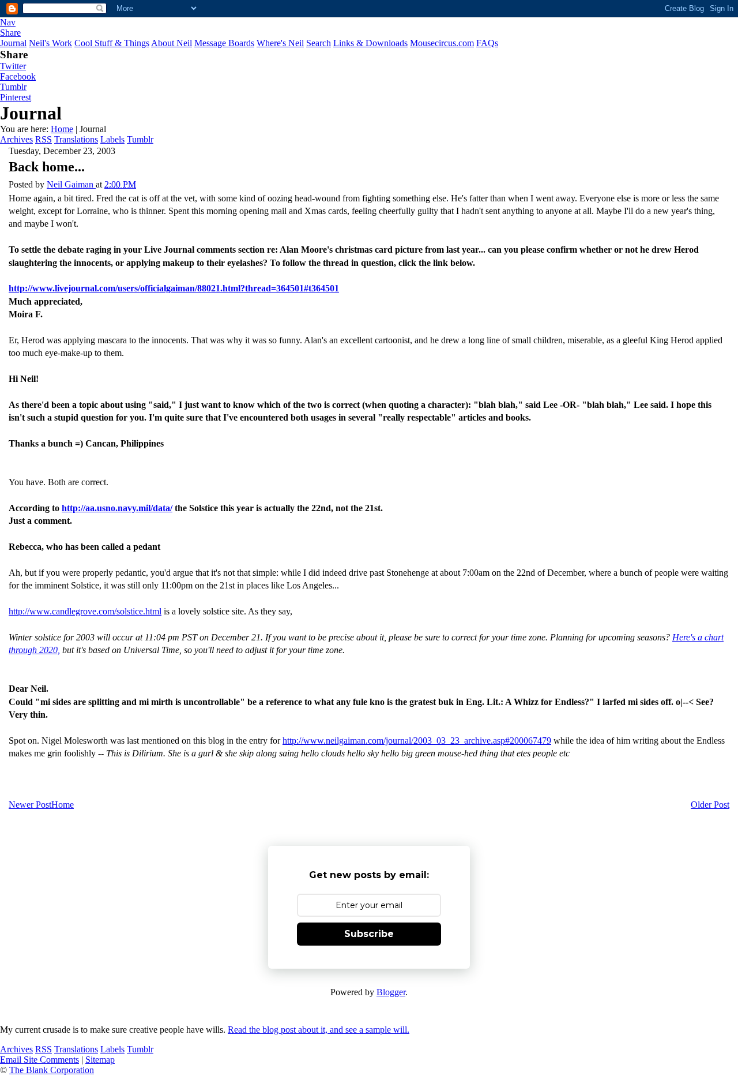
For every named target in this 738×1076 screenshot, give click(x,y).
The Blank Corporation (51, 1070)
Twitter (13, 66)
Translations (76, 139)
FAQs (487, 43)
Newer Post (30, 804)
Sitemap (100, 1059)
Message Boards (224, 43)
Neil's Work (50, 43)
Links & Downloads (370, 43)
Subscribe (369, 933)
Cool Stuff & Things (111, 43)
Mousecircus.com (442, 43)
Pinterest (15, 97)
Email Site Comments (39, 1059)
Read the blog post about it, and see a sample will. (318, 1029)
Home (62, 129)
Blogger (390, 992)
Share (10, 33)
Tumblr (13, 87)
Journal (13, 43)
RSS (43, 139)
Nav (8, 22)
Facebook (18, 76)
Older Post (710, 804)
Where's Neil (280, 43)
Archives (16, 139)
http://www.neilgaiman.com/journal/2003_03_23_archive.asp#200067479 (417, 740)
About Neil (171, 43)
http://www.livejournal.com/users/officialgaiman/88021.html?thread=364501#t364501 (174, 288)
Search (318, 43)
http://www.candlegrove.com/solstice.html (85, 611)
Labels (112, 139)
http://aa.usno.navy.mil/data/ (117, 508)
